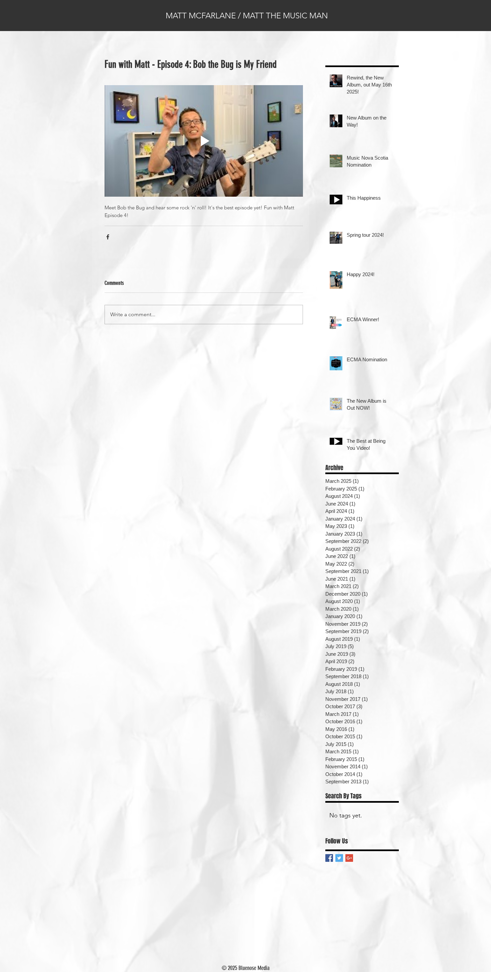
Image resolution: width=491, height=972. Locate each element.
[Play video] (204, 141)
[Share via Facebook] (108, 237)
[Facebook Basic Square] (329, 858)
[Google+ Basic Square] (349, 858)
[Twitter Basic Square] (339, 858)
